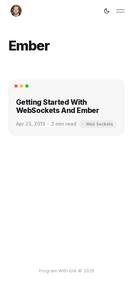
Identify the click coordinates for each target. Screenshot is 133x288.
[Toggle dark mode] (107, 11)
